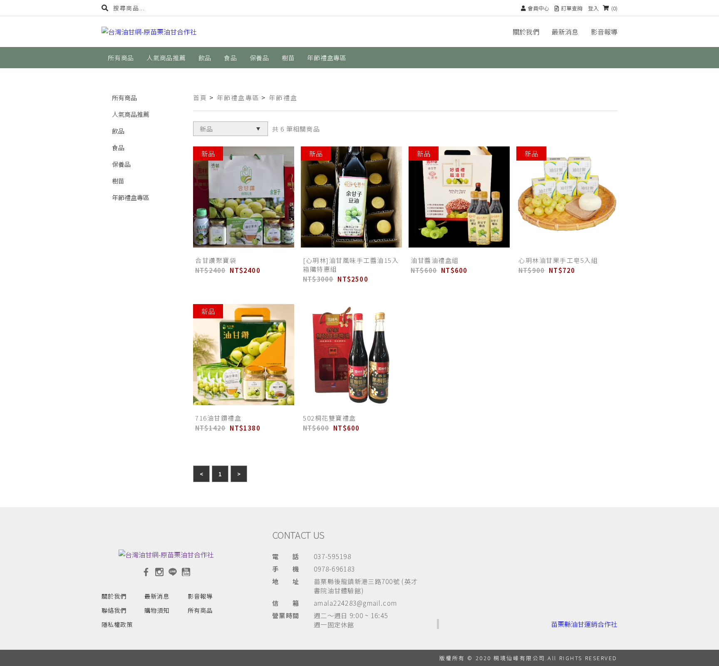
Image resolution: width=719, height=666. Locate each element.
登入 (593, 8)
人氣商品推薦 (130, 114)
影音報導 (604, 32)
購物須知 (156, 610)
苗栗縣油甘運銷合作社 (584, 624)
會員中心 (538, 8)
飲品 (118, 130)
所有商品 (124, 97)
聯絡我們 (114, 610)
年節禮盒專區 (130, 197)
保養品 (121, 164)
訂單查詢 (572, 8)
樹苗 (118, 180)
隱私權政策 (117, 624)
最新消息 (565, 32)
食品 (118, 147)
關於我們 (526, 32)
